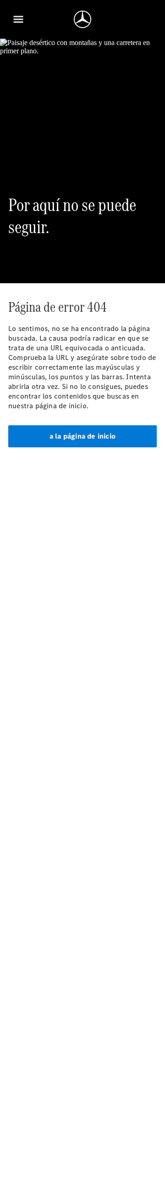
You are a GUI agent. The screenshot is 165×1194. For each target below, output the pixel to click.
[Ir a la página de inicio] (82, 19)
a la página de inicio (83, 436)
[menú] (18, 19)
